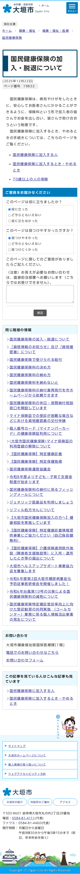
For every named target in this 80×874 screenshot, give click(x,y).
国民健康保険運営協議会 (30, 469)
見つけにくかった (25, 249)
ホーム (7, 30)
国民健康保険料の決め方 (30, 367)
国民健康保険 (12, 37)
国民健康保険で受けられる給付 (36, 359)
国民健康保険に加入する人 (35, 154)
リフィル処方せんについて (32, 510)
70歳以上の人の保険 (30, 179)
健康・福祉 (27, 30)
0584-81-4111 (23, 818)
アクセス (65, 802)
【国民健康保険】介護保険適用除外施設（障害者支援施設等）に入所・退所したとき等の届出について (41, 553)
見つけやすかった (25, 237)
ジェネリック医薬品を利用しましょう (41, 502)
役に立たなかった (25, 221)
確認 (40, 312)
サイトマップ (17, 746)
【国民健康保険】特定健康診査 (36, 454)
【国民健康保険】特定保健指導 (36, 461)
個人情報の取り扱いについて (27, 764)
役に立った (20, 209)
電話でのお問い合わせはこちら (32, 652)
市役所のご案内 (40, 802)
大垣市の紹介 (15, 802)
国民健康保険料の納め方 (30, 375)
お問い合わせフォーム (25, 660)
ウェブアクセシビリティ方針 (27, 774)
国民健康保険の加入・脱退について (40, 339)
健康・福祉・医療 (55, 30)
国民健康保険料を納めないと (34, 382)
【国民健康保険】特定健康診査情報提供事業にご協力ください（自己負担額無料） (41, 535)
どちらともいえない (26, 215)
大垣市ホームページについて (27, 755)
